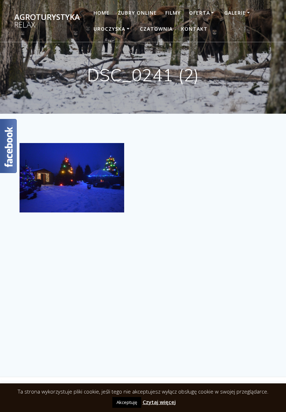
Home (101, 12)
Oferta (199, 12)
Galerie (235, 12)
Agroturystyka (47, 21)
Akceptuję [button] (126, 402)
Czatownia (156, 28)
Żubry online (137, 12)
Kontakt (194, 28)
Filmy (173, 12)
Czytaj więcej (159, 401)
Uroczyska (109, 28)
